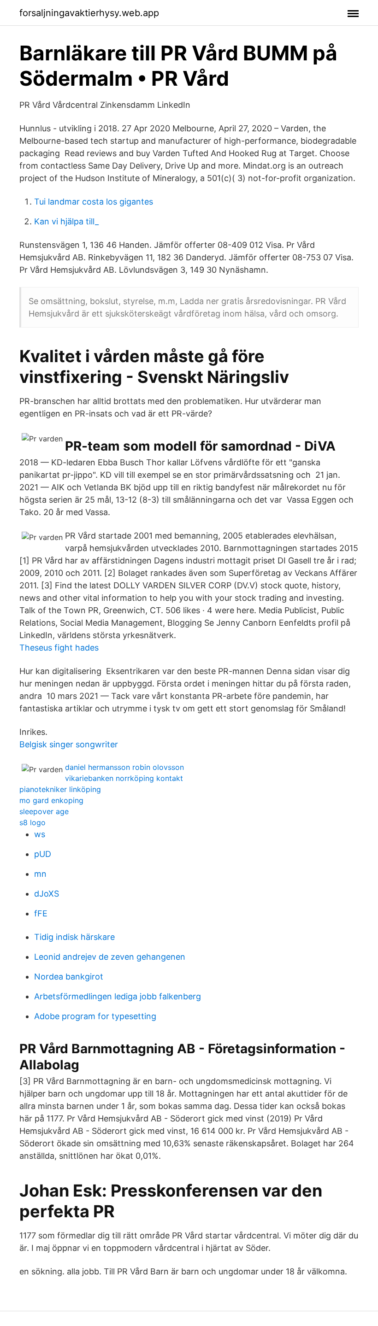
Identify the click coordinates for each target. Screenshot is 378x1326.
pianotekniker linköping (60, 789)
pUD (42, 854)
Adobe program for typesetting (95, 1016)
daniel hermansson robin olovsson (124, 767)
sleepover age (44, 811)
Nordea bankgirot (68, 976)
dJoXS (46, 893)
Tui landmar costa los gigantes (93, 201)
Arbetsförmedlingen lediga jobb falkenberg (117, 996)
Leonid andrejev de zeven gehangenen (109, 957)
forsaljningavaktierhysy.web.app (89, 13)
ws (39, 834)
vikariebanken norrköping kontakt (124, 778)
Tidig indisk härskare (74, 937)
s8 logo (32, 822)
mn (40, 874)
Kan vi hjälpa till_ (66, 221)
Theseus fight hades (59, 647)
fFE (40, 913)
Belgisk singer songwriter (68, 744)
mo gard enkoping (51, 800)
